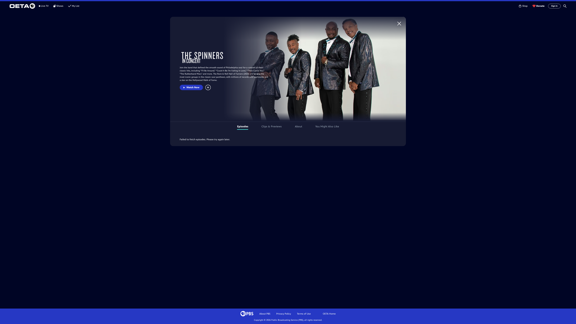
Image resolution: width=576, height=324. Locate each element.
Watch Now (192, 87)
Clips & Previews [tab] (271, 126)
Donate (540, 5)
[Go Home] (399, 23)
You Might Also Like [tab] (327, 126)
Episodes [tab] (242, 126)
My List (75, 5)
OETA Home (329, 313)
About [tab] (298, 126)
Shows (60, 5)
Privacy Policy (283, 313)
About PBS (264, 313)
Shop (525, 5)
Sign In (554, 6)
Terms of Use (304, 313)
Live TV (45, 5)
